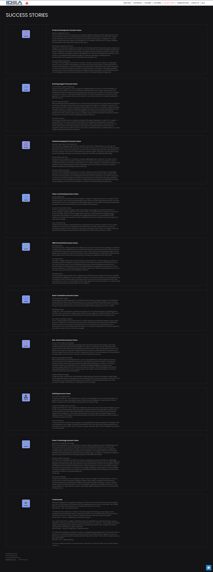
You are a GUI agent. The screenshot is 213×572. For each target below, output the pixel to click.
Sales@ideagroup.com (10, 559)
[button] (26, 2)
